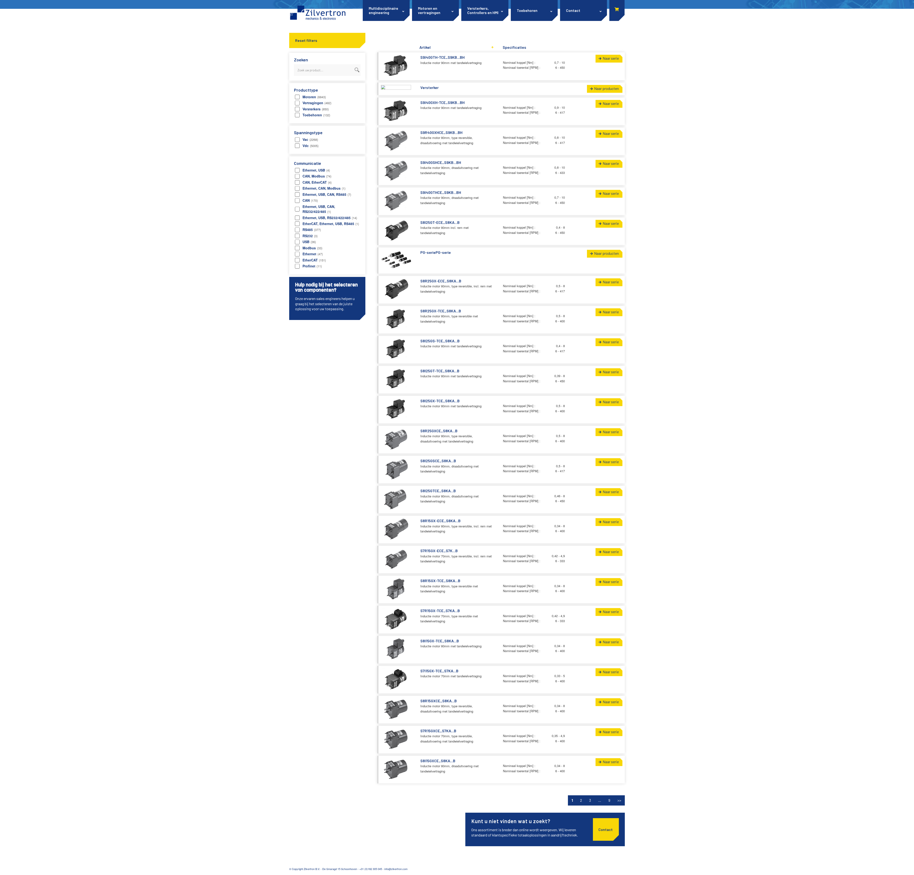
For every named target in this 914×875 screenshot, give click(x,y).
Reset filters (306, 40)
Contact (605, 829)
